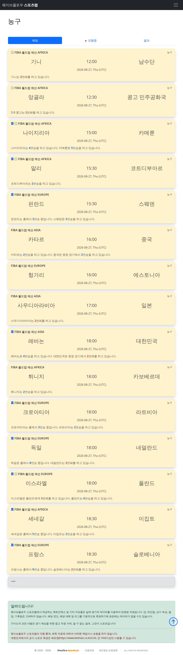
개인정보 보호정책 (108, 650)
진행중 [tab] (92, 40)
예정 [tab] (35, 40)
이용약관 (89, 650)
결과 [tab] (146, 40)
